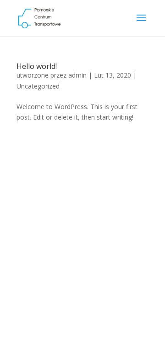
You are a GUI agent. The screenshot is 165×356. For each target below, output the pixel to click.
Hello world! (36, 66)
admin (77, 75)
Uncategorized (38, 86)
